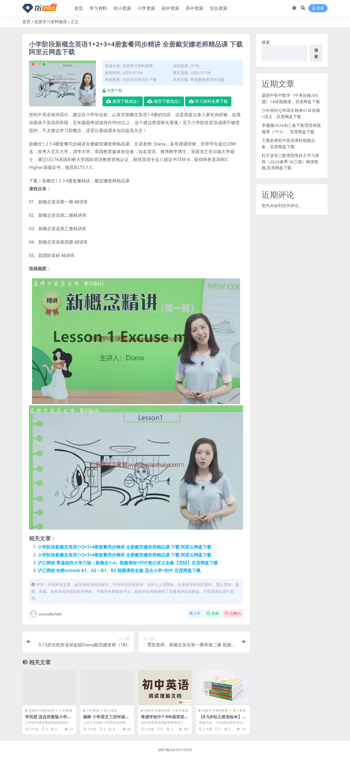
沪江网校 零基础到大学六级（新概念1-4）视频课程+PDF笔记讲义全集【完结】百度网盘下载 (128, 563)
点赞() (235, 613)
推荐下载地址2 (167, 101)
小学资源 (146, 8)
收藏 (215, 613)
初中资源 (170, 8)
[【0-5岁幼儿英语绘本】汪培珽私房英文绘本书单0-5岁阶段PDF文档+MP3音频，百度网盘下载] (223, 687)
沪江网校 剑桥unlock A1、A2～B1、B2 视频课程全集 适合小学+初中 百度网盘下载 (119, 570)
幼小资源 (122, 8)
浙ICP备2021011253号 (175, 750)
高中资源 (194, 8)
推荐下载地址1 (125, 101)
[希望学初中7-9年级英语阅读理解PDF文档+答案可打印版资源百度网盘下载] (165, 687)
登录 (320, 8)
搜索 (266, 42)
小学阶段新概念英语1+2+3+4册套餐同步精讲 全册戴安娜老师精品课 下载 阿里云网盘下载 (124, 547)
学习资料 (98, 8)
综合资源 (218, 8)
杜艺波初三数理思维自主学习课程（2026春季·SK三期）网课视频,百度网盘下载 (290, 161)
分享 (196, 613)
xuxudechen (50, 614)
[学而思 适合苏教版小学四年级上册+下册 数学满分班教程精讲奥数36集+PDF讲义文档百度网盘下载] (49, 687)
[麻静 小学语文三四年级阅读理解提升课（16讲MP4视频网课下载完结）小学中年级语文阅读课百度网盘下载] (107, 687)
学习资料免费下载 (211, 101)
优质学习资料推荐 (50, 21)
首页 (78, 8)
